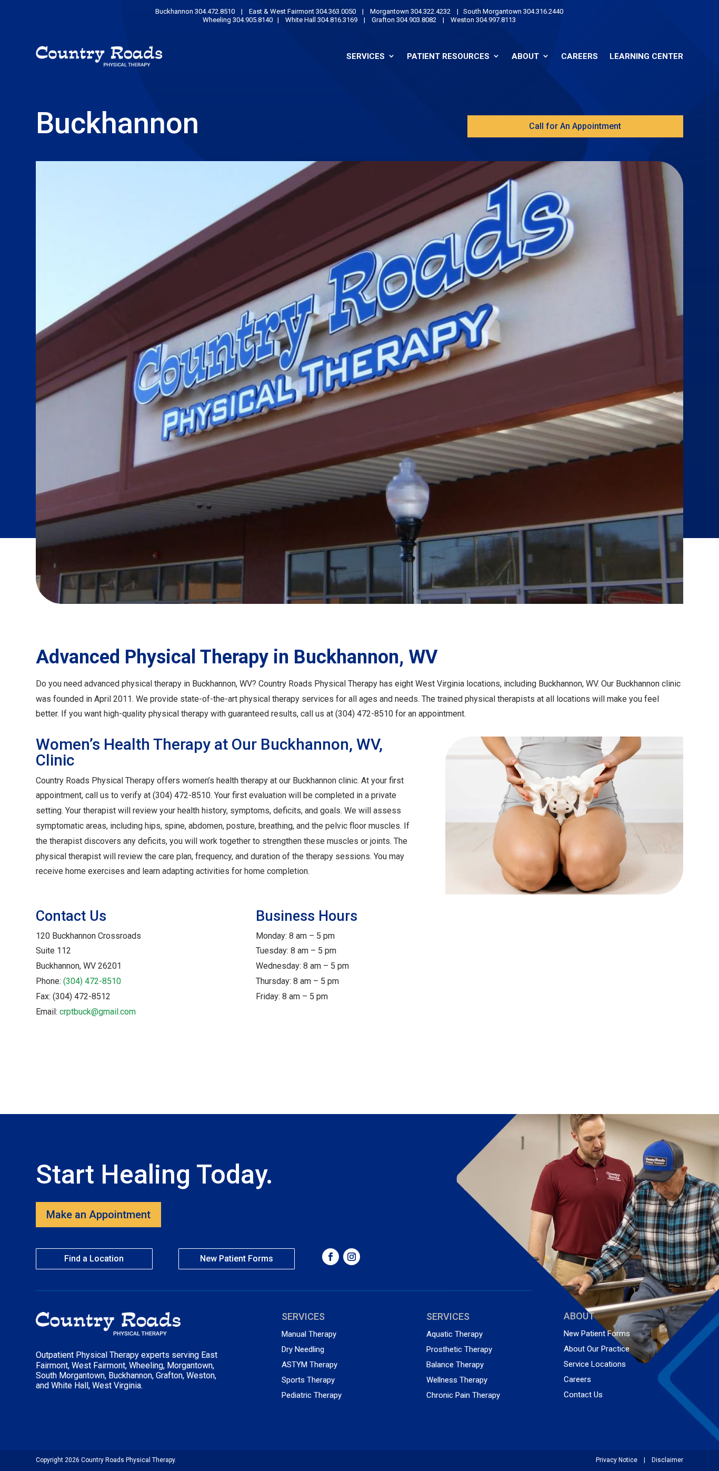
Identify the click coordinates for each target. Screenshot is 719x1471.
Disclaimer (667, 1460)
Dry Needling (303, 1349)
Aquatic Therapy (454, 1334)
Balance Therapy (455, 1364)
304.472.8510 (215, 11)
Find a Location (94, 1259)
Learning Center (646, 56)
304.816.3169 (337, 20)
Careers (579, 56)
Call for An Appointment (575, 126)
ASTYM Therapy (309, 1364)
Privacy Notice (616, 1460)
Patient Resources (448, 56)
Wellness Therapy (456, 1380)
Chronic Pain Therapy (463, 1395)
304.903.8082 (415, 20)
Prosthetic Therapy (459, 1349)
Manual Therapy (309, 1334)
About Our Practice (597, 1349)
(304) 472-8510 (92, 981)
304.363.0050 (336, 11)
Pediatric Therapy (312, 1395)
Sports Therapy (308, 1380)
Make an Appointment (98, 1214)
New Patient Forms (236, 1259)
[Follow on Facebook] (330, 1256)
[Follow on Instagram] (351, 1256)
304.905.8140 (253, 20)
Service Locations (595, 1364)
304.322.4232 (431, 11)
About (525, 56)
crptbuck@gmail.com (97, 1012)
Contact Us (583, 1394)
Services (365, 56)
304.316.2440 (543, 11)
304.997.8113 (495, 20)
